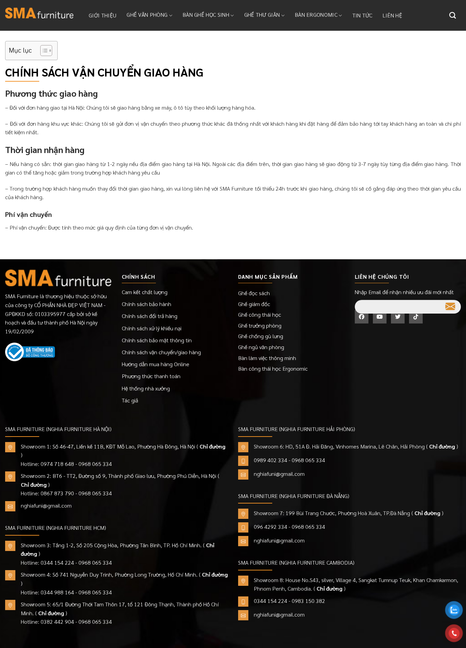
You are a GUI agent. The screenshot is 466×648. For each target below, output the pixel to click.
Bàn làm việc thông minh (267, 357)
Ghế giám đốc (254, 303)
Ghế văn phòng (147, 14)
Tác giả (130, 400)
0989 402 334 (270, 460)
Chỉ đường (212, 446)
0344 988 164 (57, 592)
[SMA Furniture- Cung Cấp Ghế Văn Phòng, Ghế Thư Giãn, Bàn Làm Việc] (39, 13)
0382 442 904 (57, 621)
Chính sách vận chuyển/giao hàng (161, 352)
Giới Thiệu (102, 15)
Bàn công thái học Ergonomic (273, 368)
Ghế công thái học (259, 314)
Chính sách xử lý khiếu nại (151, 328)
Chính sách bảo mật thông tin (157, 340)
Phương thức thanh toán (151, 376)
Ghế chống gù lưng (260, 336)
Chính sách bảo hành (146, 303)
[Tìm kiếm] (452, 15)
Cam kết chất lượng (145, 291)
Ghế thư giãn (262, 14)
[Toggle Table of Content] (42, 50)
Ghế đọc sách (254, 293)
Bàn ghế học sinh (206, 14)
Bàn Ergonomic (316, 14)
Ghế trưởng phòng (259, 325)
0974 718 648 (57, 463)
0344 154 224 (57, 562)
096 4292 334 (270, 526)
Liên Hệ (392, 15)
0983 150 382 (308, 600)
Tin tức (362, 15)
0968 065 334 (95, 463)
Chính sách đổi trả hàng (149, 315)
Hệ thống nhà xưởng (146, 388)
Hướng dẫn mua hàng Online (155, 364)
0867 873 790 (57, 493)
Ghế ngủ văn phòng (261, 346)
